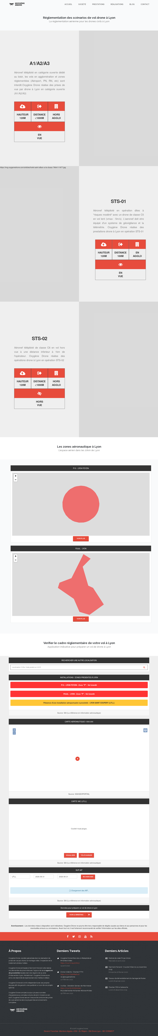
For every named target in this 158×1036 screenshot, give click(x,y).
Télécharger (86, 855)
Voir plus (81, 538)
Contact (145, 4)
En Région (83, 1031)
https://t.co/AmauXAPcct (69, 963)
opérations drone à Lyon (27, 360)
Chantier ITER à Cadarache (118, 987)
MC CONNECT (108, 1031)
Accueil (68, 4)
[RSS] (91, 936)
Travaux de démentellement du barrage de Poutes (127, 978)
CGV (75, 1031)
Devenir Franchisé (51, 1031)
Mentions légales (66, 1031)
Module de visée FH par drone (119, 958)
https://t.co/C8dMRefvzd (69, 974)
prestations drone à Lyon (106, 231)
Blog (132, 4)
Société (82, 4)
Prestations (98, 4)
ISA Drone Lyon (95, 1031)
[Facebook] (67, 936)
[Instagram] (79, 936)
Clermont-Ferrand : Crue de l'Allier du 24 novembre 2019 (128, 968)
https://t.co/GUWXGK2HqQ (70, 988)
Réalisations (117, 4)
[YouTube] (85, 936)
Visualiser (70, 855)
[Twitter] (73, 936)
